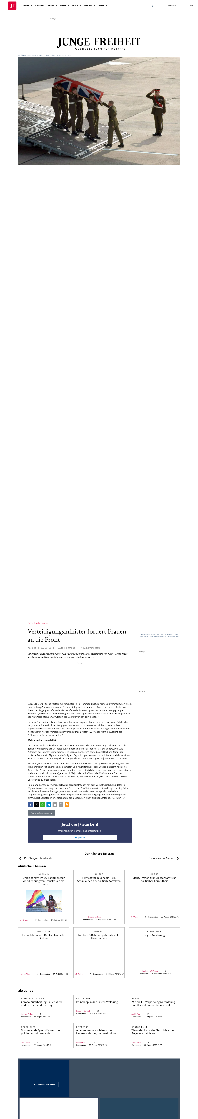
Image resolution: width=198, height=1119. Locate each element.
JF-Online (24, 920)
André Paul (135, 1014)
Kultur (75, 5)
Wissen (63, 5)
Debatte (50, 5)
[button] (152, 5)
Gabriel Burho (81, 1042)
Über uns (88, 5)
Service (101, 5)
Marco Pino (25, 974)
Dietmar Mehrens (95, 917)
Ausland (32, 647)
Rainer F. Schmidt (83, 1011)
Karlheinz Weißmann (150, 971)
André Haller (136, 1042)
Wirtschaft (39, 5)
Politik (26, 5)
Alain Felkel (25, 1042)
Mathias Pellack (27, 1014)
